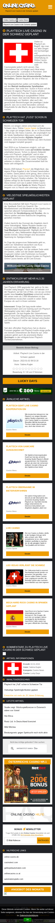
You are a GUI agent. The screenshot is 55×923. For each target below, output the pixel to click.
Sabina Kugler (35, 667)
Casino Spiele (30, 128)
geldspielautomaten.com (15, 868)
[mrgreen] (27, 394)
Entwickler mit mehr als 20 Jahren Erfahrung (24, 695)
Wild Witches (10, 727)
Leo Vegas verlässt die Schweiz (25, 565)
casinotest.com (11, 862)
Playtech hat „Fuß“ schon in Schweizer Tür (23, 684)
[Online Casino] (18, 5)
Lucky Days (27, 381)
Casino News (11, 430)
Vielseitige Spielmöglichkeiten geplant (21, 690)
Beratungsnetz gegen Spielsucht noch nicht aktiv (26, 732)
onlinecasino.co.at (12, 873)
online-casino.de (11, 857)
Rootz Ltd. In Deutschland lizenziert (20, 721)
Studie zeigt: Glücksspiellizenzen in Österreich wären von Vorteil (25, 709)
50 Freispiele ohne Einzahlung (32, 835)
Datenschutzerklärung (29, 915)
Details (27, 435)
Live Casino (13, 528)
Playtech (26, 169)
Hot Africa (8, 716)
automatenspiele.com (13, 879)
